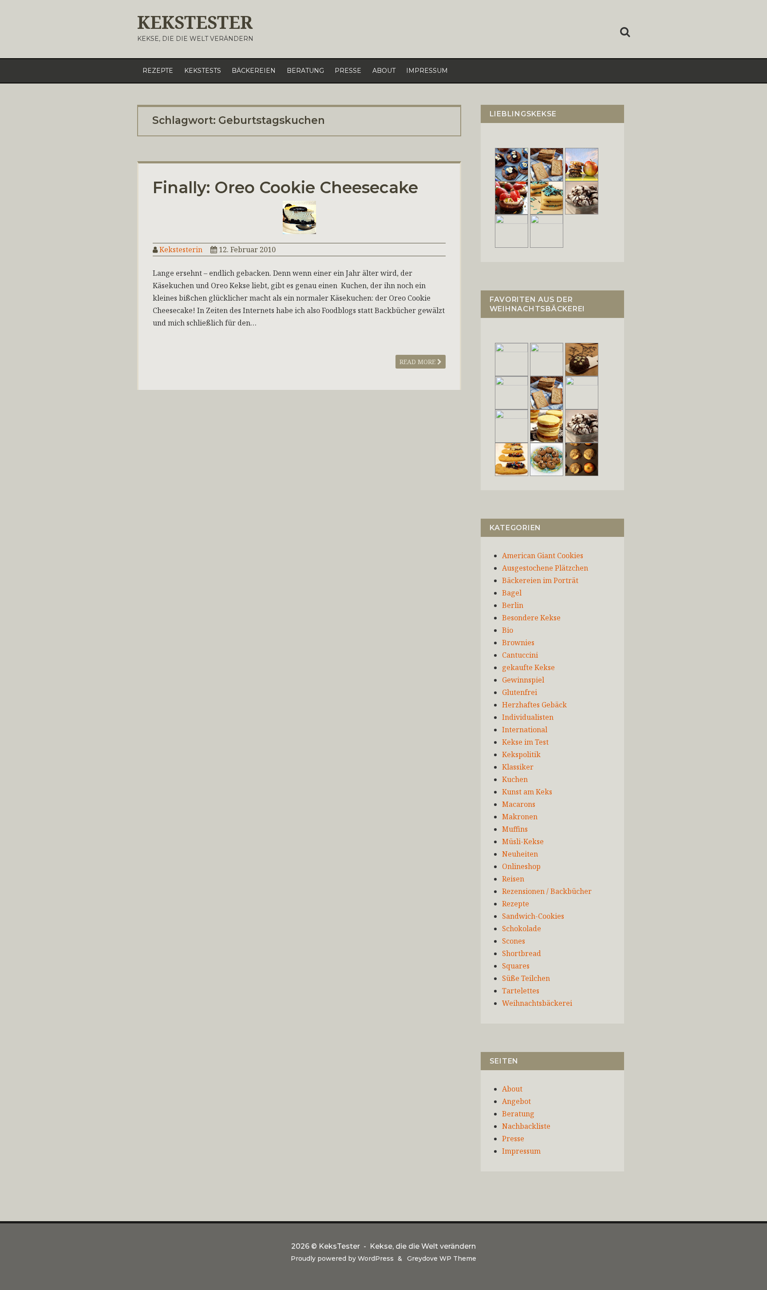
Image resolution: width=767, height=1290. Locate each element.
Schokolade (521, 928)
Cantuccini (520, 655)
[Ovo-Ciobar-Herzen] (546, 230)
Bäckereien (254, 71)
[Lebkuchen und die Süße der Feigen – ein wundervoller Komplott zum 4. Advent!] (581, 359)
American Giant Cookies (542, 555)
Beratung (305, 71)
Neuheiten (520, 854)
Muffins (515, 829)
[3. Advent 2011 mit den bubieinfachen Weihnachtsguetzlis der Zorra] (511, 392)
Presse (348, 71)
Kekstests (202, 71)
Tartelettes (520, 991)
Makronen (520, 817)
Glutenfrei (519, 692)
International (524, 729)
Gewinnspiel (523, 680)
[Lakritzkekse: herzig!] (546, 197)
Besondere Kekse (531, 618)
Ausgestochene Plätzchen (545, 568)
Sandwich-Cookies (533, 916)
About (383, 71)
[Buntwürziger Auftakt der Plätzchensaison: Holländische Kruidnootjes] (546, 359)
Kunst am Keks (527, 792)
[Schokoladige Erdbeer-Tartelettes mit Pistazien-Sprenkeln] (511, 197)
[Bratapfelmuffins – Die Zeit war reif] (581, 459)
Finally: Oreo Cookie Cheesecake (285, 187)
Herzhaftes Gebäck (534, 705)
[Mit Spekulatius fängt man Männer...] (546, 164)
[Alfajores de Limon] (546, 425)
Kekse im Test (525, 742)
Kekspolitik (521, 754)
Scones (513, 941)
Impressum (427, 71)
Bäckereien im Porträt (540, 580)
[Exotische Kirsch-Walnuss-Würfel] (581, 392)
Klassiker (518, 767)
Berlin (512, 605)
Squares (516, 966)
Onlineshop (521, 866)
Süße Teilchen (526, 978)
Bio (507, 630)
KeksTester (195, 22)
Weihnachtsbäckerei (537, 1003)
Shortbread (521, 953)
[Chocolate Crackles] (581, 197)
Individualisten (528, 717)
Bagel (512, 593)
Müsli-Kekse (523, 841)
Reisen (513, 879)
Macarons (518, 804)
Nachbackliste (526, 1126)
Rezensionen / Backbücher (547, 891)
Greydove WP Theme (441, 1258)
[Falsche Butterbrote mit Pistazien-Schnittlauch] (511, 425)
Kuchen (515, 779)
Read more (418, 361)
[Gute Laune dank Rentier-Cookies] (511, 359)
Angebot (516, 1101)
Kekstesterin (180, 249)
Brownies (518, 642)
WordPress (376, 1258)
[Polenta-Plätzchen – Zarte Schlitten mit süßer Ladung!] (511, 459)
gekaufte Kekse (528, 667)
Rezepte (157, 71)
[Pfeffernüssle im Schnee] (546, 459)
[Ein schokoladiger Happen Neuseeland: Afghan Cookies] (511, 164)
